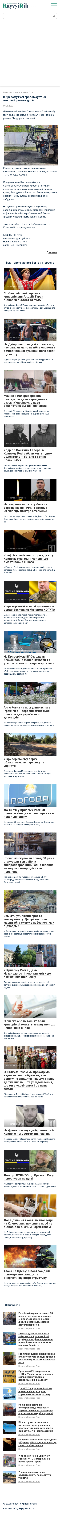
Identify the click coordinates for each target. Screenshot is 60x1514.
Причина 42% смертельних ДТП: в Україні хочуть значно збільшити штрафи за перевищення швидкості (35, 1375)
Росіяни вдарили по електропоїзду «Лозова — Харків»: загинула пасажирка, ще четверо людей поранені (35, 1409)
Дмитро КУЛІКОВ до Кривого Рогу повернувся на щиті (29, 1176)
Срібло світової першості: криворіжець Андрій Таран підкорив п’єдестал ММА (23, 296)
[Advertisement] (30, 54)
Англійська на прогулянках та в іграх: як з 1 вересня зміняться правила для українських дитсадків (27, 712)
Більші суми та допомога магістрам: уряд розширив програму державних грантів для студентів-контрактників (35, 1426)
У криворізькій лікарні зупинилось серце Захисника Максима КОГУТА (29, 607)
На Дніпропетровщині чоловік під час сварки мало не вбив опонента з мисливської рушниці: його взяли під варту (29, 349)
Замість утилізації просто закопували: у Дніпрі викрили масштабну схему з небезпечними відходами (29, 921)
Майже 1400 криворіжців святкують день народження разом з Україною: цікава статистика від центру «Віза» (25, 401)
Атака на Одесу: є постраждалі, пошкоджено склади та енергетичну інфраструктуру (27, 1274)
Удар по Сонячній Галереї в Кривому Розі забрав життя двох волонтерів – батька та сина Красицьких (28, 455)
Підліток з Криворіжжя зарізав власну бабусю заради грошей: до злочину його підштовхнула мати (37, 1358)
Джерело (52, 252)
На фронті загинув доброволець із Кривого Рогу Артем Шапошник (29, 1132)
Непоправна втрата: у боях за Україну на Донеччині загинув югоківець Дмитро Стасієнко (25, 508)
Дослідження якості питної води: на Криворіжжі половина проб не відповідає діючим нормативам (28, 1223)
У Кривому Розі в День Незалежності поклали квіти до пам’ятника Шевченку (27, 973)
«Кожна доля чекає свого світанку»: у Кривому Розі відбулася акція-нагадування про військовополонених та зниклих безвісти (35, 1339)
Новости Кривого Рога (29, 1328)
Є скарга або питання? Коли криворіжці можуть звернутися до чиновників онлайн (29, 1024)
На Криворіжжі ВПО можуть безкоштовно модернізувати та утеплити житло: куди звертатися (29, 660)
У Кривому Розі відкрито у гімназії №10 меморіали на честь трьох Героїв (34, 1458)
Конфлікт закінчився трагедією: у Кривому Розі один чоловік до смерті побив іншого (29, 558)
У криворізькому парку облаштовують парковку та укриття (24, 762)
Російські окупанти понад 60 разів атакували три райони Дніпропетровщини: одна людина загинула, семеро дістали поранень (29, 864)
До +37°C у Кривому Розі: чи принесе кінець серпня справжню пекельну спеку (29, 813)
